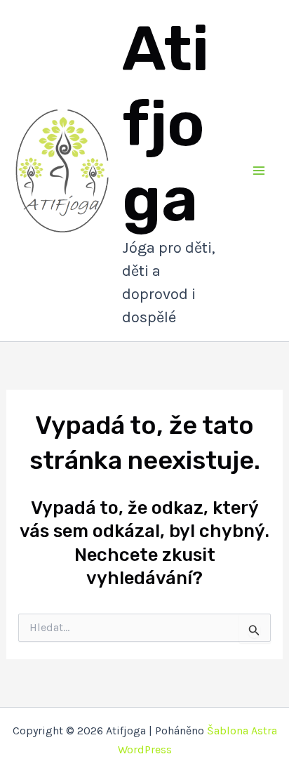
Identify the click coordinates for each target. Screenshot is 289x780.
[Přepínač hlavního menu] (259, 170)
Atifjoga (165, 124)
